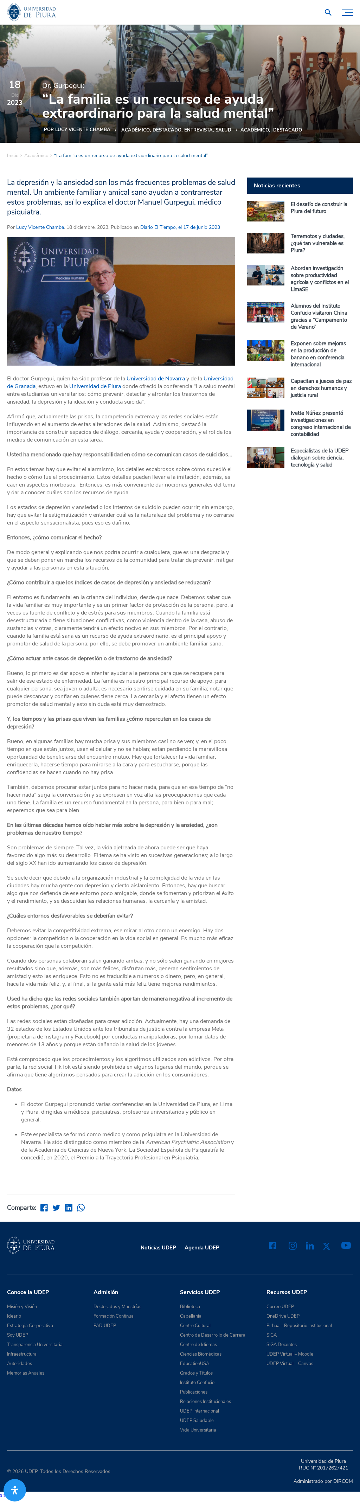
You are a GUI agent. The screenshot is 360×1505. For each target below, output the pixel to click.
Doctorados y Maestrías (117, 1307)
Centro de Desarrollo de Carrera (212, 1335)
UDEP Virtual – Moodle (289, 1354)
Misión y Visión (22, 1307)
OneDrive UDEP (283, 1316)
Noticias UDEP (158, 1247)
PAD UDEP (105, 1326)
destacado (167, 130)
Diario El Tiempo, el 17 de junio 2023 (179, 227)
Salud (223, 130)
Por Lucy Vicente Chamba (77, 130)
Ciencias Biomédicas (200, 1354)
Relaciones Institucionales (205, 1401)
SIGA (271, 1335)
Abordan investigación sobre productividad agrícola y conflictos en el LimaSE (320, 279)
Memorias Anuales (25, 1373)
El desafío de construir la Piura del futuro (319, 208)
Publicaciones (193, 1392)
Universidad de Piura (95, 386)
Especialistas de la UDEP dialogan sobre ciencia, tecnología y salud (320, 457)
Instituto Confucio (197, 1382)
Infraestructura (22, 1354)
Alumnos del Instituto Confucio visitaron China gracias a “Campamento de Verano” (319, 316)
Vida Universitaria (198, 1430)
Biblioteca (190, 1307)
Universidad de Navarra (156, 378)
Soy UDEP (17, 1335)
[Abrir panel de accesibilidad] (15, 1490)
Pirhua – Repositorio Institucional (299, 1326)
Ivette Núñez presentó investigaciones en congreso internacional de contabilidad (321, 424)
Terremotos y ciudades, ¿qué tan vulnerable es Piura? (318, 243)
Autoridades (19, 1364)
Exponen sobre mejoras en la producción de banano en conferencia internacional (318, 354)
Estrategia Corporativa (30, 1326)
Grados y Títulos (196, 1373)
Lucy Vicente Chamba (40, 227)
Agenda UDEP (202, 1247)
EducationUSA (194, 1364)
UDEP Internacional (199, 1411)
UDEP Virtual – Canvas (289, 1364)
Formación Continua (114, 1316)
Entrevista (198, 130)
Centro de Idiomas (198, 1345)
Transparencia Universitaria (35, 1345)
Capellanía (190, 1316)
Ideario (14, 1316)
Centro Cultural (195, 1326)
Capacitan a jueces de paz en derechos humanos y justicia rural (321, 388)
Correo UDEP (280, 1307)
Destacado (287, 130)
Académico (135, 130)
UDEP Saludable (197, 1420)
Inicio (13, 155)
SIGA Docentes (281, 1345)
